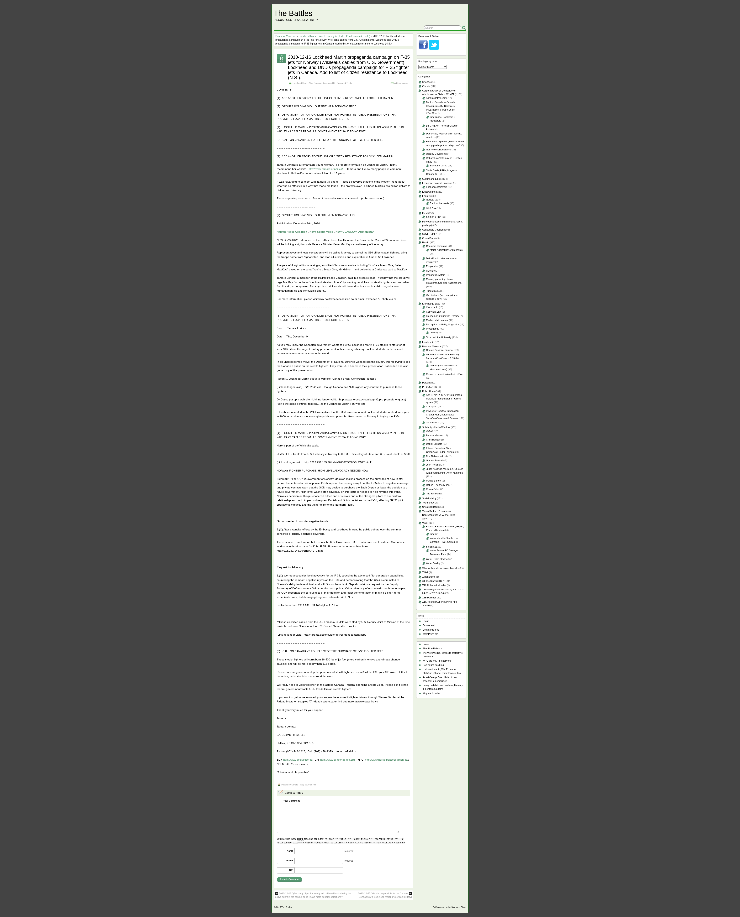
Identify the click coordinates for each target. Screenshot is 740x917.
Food (425, 213)
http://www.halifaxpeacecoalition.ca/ (386, 759)
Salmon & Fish (433, 217)
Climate (426, 86)
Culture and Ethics (431, 179)
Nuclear (430, 199)
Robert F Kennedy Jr (437, 485)
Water (425, 523)
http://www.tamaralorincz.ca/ (326, 168)
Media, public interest (437, 320)
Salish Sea (431, 546)
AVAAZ (429, 431)
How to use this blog (433, 665)
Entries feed (429, 625)
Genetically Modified (433, 229)
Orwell (433, 332)
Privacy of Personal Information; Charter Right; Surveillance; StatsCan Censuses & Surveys (442, 415)
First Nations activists (437, 456)
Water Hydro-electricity (438, 559)
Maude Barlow (433, 480)
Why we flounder (431, 693)
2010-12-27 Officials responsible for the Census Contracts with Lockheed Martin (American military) (385, 895)
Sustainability (429, 498)
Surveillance (432, 422)
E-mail (289, 860)
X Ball (425, 572)
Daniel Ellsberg (434, 444)
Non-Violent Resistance (438, 149)
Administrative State (436, 98)
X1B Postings (429, 597)
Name (290, 851)
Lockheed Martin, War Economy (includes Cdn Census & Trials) (334, 36)
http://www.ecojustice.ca (297, 759)
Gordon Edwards (435, 460)
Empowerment (429, 191)
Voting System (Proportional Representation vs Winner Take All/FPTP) (438, 515)
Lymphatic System (435, 275)
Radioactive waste (439, 203)
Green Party (428, 238)
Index (433, 534)
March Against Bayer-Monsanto (446, 250)
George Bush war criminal (439, 350)
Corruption (431, 406)
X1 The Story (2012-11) (434, 581)
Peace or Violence (285, 36)
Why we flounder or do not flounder (440, 568)
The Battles (293, 13)
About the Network (432, 648)
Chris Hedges (433, 439)
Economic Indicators (436, 187)
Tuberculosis (433, 291)
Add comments (401, 83)
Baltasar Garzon (434, 435)
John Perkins (433, 464)
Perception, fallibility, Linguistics (442, 324)
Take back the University (439, 337)
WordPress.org (430, 634)
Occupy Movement (436, 154)
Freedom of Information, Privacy (442, 316)
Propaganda (432, 328)
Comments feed (431, 629)
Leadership (428, 342)
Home (426, 644)
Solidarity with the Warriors (436, 427)
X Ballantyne (429, 577)
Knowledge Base (431, 303)
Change (426, 82)
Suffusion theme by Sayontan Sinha (449, 907)
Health (425, 242)
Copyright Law (433, 311)
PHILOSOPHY (429, 387)
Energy (426, 196)
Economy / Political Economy (437, 183)
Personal (427, 382)
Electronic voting (438, 165)
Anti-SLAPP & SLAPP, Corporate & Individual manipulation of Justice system (444, 399)
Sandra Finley (297, 785)
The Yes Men (433, 493)
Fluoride (430, 270)
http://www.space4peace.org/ (338, 759)
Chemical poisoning (436, 246)
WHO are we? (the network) (437, 660)
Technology (428, 502)
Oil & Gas (431, 208)
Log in (426, 621)
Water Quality (433, 563)
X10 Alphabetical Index (434, 585)
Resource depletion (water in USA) (444, 374)
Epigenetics (432, 266)
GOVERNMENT (430, 234)
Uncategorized (430, 507)
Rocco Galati (433, 489)
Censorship (432, 307)
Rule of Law (428, 391)
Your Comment (291, 801)
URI (291, 870)
